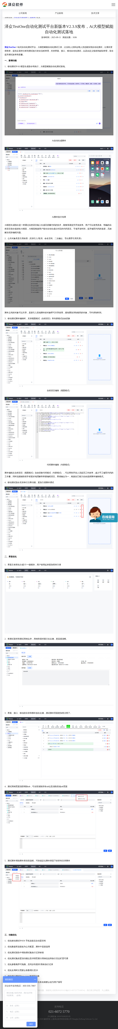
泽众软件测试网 (20, 17)
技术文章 (95, 13)
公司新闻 (23, 13)
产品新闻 (59, 13)
